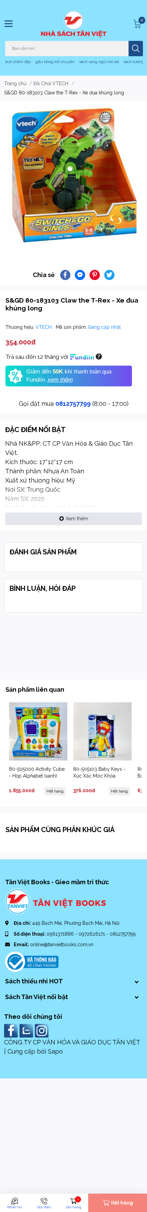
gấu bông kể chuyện (55, 61)
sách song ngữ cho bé (99, 61)
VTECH (44, 327)
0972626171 (92, 934)
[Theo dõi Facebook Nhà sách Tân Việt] (11, 1030)
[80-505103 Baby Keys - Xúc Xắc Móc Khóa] (102, 731)
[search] (136, 48)
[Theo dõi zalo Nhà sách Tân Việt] (27, 1030)
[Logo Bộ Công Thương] (31, 961)
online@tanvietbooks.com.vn (61, 944)
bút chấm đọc (18, 61)
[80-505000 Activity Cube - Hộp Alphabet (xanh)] (38, 731)
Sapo (55, 1051)
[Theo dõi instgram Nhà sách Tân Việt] (42, 1030)
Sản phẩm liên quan (34, 689)
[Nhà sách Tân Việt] (73, 23)
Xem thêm (77, 518)
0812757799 (73, 403)
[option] (73, 175)
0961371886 (60, 934)
